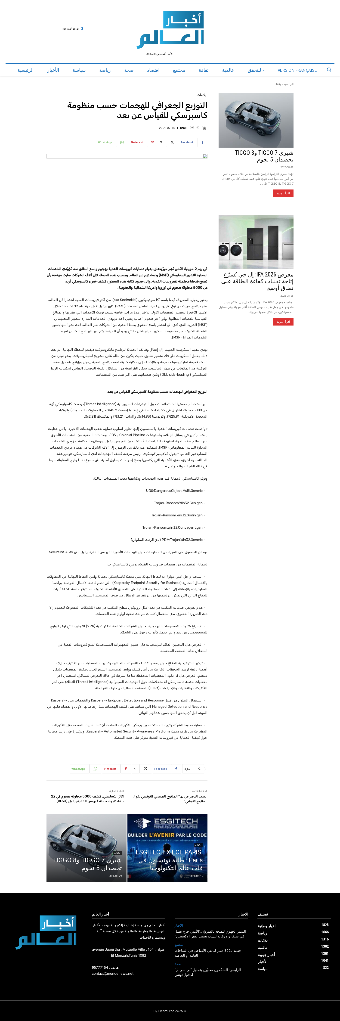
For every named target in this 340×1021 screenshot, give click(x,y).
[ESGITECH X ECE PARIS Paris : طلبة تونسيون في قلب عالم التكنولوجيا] (167, 848)
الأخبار (179, 926)
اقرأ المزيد (283, 193)
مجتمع (179, 945)
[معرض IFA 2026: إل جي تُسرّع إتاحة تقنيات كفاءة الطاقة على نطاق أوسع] (256, 242)
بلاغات (277, 84)
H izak (181, 127)
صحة (178, 964)
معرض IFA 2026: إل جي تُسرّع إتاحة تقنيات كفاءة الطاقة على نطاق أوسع (257, 281)
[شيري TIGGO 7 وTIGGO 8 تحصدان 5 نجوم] (86, 848)
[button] (328, 69)
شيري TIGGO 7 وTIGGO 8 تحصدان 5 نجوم (264, 156)
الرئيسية (289, 84)
